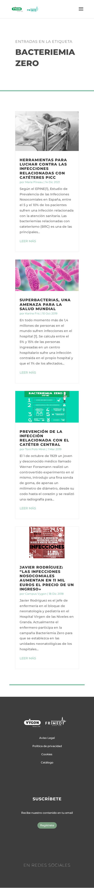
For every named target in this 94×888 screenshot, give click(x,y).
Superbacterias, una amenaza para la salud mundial (45, 304)
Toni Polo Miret (35, 449)
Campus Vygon (36, 593)
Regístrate (47, 825)
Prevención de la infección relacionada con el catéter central (44, 438)
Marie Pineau (34, 182)
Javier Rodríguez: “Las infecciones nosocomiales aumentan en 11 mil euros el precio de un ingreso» (47, 578)
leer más (28, 241)
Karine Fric (32, 313)
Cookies (46, 754)
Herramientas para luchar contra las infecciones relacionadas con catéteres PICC (43, 169)
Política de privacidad (47, 746)
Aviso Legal (47, 738)
